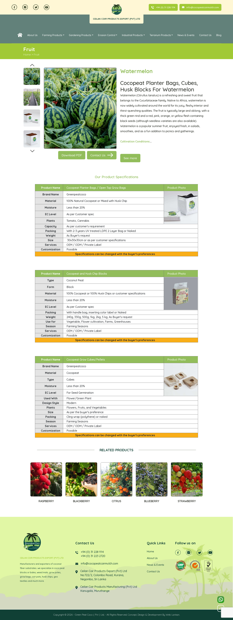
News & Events (186, 35)
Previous (32, 65)
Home (20, 34)
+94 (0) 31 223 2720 (93, 556)
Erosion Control (106, 35)
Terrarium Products (160, 35)
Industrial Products (132, 35)
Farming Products (52, 35)
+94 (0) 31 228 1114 (165, 7)
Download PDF (72, 155)
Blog (218, 35)
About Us (32, 35)
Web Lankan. (173, 614)
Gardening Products (80, 35)
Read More (42, 479)
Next (32, 151)
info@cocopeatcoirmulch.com (202, 7)
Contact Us (205, 35)
